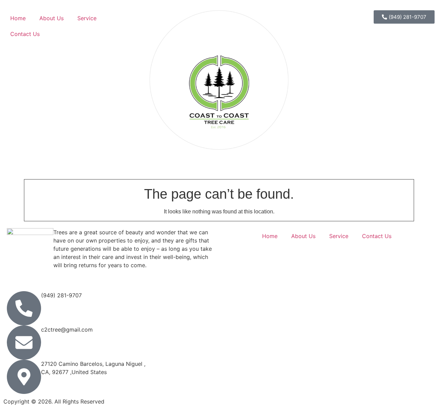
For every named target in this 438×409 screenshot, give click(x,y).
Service (86, 18)
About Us (51, 18)
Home (18, 18)
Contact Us (25, 33)
